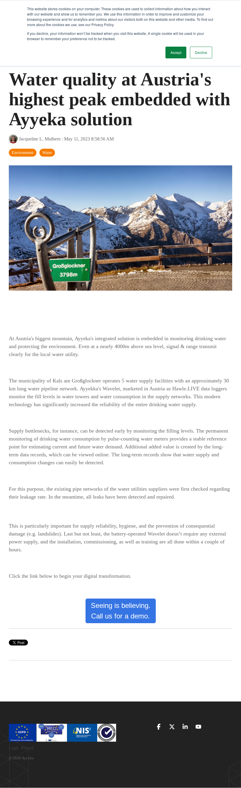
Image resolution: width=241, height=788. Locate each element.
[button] (159, 727)
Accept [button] (175, 52)
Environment (23, 152)
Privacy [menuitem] (27, 748)
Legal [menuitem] (13, 748)
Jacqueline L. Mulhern (40, 139)
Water (47, 152)
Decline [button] (201, 52)
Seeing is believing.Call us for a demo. (120, 610)
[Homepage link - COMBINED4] (62, 738)
